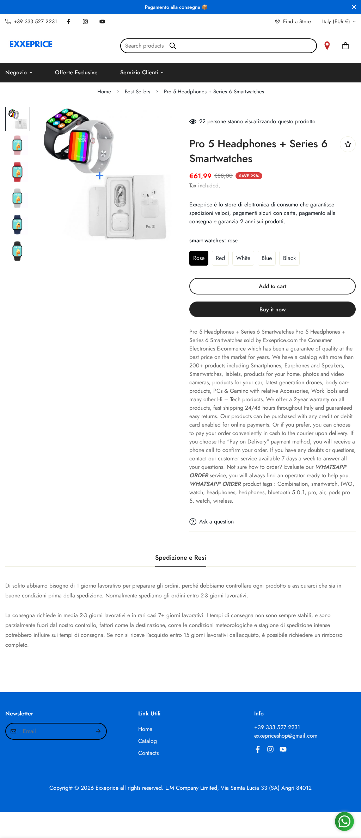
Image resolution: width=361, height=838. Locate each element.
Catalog (147, 741)
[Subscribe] (99, 731)
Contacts (148, 753)
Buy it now (272, 309)
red (220, 258)
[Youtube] (102, 21)
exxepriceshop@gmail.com (285, 736)
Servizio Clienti (139, 72)
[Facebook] (68, 21)
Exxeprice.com (280, 340)
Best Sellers (137, 91)
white (243, 258)
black (289, 258)
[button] (345, 46)
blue (267, 258)
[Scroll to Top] (347, 800)
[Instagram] (85, 21)
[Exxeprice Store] (30, 45)
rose (198, 258)
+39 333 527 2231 (277, 727)
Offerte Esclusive (76, 72)
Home (104, 91)
